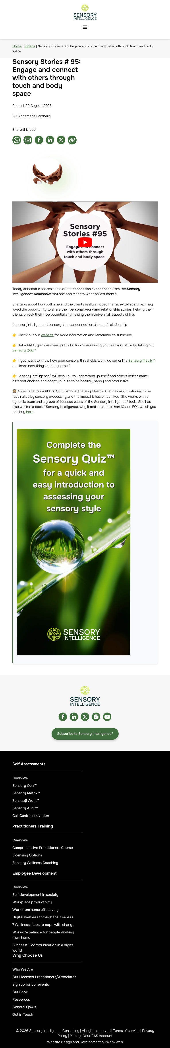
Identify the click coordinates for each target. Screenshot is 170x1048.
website (47, 335)
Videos (29, 46)
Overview (20, 778)
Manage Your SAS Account (91, 1036)
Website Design (59, 1042)
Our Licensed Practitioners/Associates (44, 977)
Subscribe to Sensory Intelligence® (85, 733)
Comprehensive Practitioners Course (42, 847)
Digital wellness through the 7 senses (42, 917)
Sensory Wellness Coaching (35, 862)
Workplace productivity (32, 902)
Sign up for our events (30, 984)
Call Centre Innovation (30, 815)
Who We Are (22, 969)
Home (17, 46)
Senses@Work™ (25, 800)
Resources (21, 999)
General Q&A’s (24, 1007)
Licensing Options (27, 855)
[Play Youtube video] (85, 242)
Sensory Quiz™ (24, 350)
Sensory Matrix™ (141, 360)
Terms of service (126, 1031)
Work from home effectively (35, 909)
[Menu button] (85, 27)
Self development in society (35, 894)
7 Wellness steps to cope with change (43, 924)
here (29, 412)
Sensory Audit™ (25, 808)
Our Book (20, 992)
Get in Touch (22, 1014)
